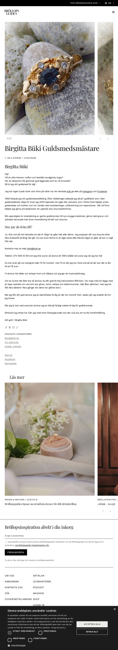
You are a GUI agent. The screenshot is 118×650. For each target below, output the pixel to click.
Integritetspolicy (58, 627)
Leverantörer (42, 581)
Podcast (38, 587)
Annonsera (12, 581)
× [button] (114, 609)
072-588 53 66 (12, 342)
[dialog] (59, 628)
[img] (11, 12)
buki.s (70, 191)
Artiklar (38, 575)
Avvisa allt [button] (92, 631)
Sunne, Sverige (13, 346)
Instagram (87, 191)
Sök (7, 593)
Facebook (102, 191)
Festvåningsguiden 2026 (83, 3)
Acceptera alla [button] (92, 624)
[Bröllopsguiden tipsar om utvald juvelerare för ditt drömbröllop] (51, 444)
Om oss (9, 575)
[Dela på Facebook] (6, 327)
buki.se (8, 355)
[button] (101, 139)
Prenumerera (15, 552)
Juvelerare (30, 158)
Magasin (38, 593)
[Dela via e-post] (13, 327)
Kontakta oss (14, 587)
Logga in (38, 605)
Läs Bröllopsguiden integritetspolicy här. (32, 545)
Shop (36, 599)
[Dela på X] (9, 327)
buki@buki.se (12, 338)
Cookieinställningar (18, 599)
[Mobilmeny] (113, 12)
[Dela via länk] (17, 327)
